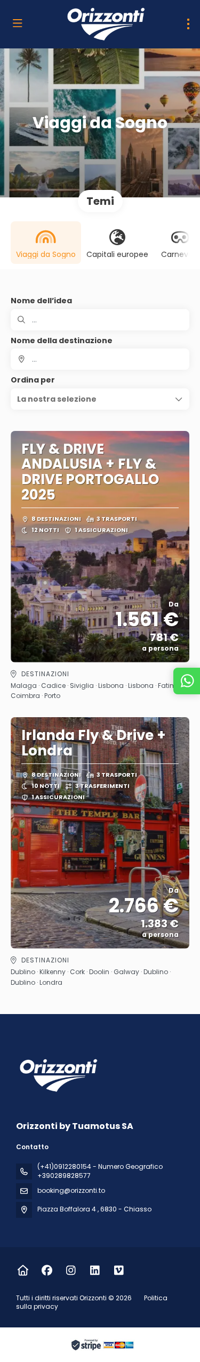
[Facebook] (46, 1270)
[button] (100, 399)
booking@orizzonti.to (71, 1190)
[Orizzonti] (57, 1075)
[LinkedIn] (94, 1270)
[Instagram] (70, 1270)
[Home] (22, 1270)
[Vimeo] (118, 1270)
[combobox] (100, 359)
